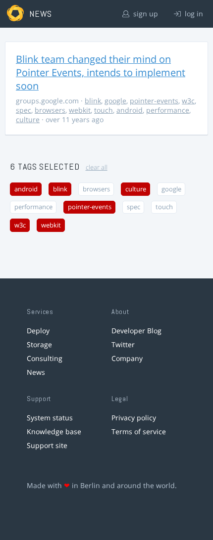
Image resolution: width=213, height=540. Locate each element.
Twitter (123, 344)
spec (23, 110)
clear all (96, 167)
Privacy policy (133, 417)
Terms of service (138, 431)
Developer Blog (136, 330)
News (36, 372)
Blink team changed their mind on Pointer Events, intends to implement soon (100, 72)
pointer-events (154, 100)
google (115, 100)
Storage (39, 344)
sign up (144, 13)
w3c (188, 100)
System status (50, 417)
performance (167, 110)
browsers (50, 110)
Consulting (44, 358)
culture (28, 119)
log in (193, 13)
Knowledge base (54, 431)
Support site (47, 445)
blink (93, 100)
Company (127, 358)
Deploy (38, 330)
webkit (80, 110)
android (129, 110)
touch (103, 110)
